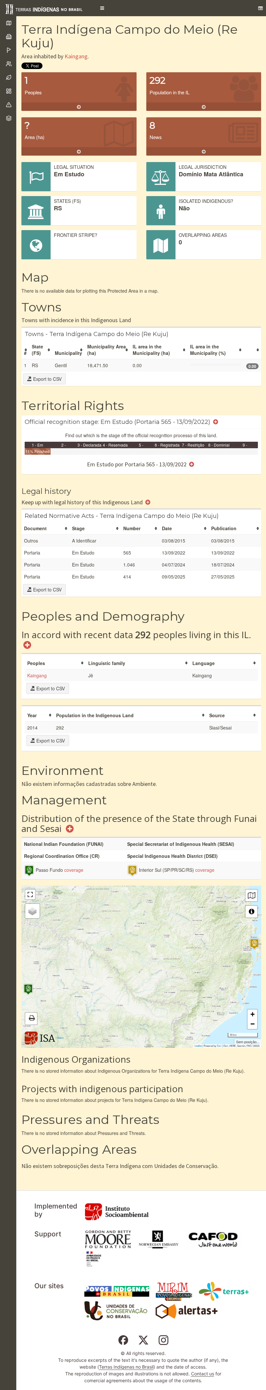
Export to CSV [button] (47, 379)
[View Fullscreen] (30, 894)
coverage (73, 870)
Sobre (60, 1037)
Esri (219, 1045)
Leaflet (198, 1045)
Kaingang (76, 56)
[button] (102, 8)
